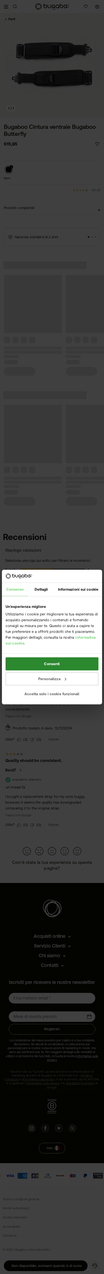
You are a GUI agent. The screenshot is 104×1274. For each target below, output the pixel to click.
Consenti (52, 664)
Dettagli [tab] (41, 589)
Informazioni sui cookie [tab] (78, 589)
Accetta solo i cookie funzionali (51, 694)
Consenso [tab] (15, 589)
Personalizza (49, 679)
